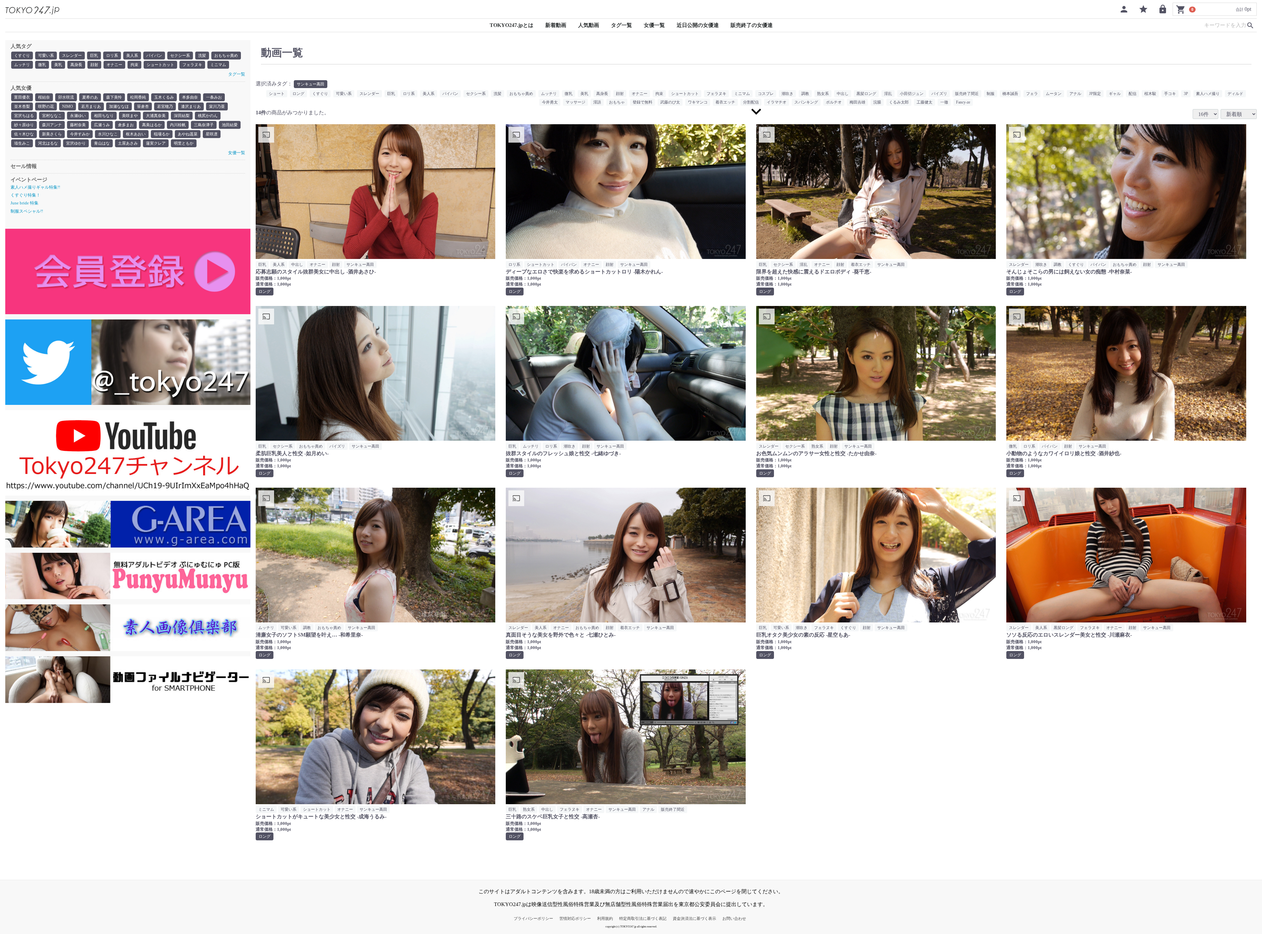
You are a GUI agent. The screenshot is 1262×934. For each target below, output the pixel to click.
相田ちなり (104, 115)
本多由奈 (190, 97)
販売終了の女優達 (752, 25)
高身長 (76, 64)
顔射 (94, 64)
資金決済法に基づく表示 (694, 918)
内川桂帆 (178, 125)
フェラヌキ (192, 64)
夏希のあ (90, 97)
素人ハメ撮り (1208, 93)
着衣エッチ (725, 102)
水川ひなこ (108, 134)
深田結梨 (182, 115)
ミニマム (218, 64)
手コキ (1170, 93)
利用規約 (605, 918)
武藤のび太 (670, 102)
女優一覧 (654, 25)
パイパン (154, 55)
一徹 (944, 102)
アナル (1075, 93)
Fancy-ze (963, 102)
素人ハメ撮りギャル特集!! (35, 187)
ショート (277, 93)
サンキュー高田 (310, 84)
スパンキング (806, 102)
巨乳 (94, 55)
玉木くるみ (164, 97)
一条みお (214, 97)
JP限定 (1095, 93)
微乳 (42, 64)
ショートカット (160, 64)
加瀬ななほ (119, 106)
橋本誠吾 (1010, 93)
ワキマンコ (698, 102)
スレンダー (72, 55)
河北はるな (48, 143)
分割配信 (751, 102)
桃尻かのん (208, 115)
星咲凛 (212, 134)
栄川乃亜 (217, 106)
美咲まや (130, 115)
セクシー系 (180, 55)
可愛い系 (46, 55)
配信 (1132, 93)
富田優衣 (22, 97)
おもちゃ (617, 102)
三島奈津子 (204, 125)
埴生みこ (22, 143)
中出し (843, 93)
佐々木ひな (24, 134)
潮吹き (787, 93)
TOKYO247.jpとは (511, 25)
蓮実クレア (156, 143)
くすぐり (22, 55)
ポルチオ (834, 102)
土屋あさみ (128, 143)
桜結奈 (44, 97)
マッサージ (575, 102)
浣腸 (877, 102)
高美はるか (152, 125)
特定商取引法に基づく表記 (642, 918)
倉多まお (126, 125)
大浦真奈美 (156, 115)
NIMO (67, 106)
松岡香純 (138, 97)
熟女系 (823, 93)
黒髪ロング (866, 93)
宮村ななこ (52, 115)
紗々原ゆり (24, 125)
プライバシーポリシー (533, 918)
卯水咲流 (66, 97)
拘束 (134, 64)
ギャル (1115, 93)
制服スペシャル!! (27, 211)
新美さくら (52, 134)
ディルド (1235, 93)
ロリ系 (112, 55)
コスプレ (766, 93)
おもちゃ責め (226, 55)
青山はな (102, 143)
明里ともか (184, 143)
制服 (990, 93)
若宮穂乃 (165, 106)
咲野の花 (46, 106)
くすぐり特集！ (25, 195)
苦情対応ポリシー (575, 918)
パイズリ (939, 93)
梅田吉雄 (857, 102)
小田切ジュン (911, 93)
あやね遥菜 (188, 134)
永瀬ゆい (78, 115)
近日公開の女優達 (698, 25)
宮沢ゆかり (76, 143)
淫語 (597, 102)
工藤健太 (924, 102)
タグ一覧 (621, 25)
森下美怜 (114, 97)
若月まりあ (91, 106)
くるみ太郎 (899, 102)
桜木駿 (1150, 93)
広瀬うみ (102, 125)
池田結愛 (230, 125)
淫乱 (888, 93)
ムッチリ (22, 64)
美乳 (58, 64)
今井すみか (80, 134)
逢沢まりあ (191, 106)
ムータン (1054, 93)
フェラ (1032, 93)
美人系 (132, 55)
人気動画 (588, 25)
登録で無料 (642, 102)
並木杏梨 (22, 106)
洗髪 (202, 55)
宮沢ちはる (24, 115)
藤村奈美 (78, 125)
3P (1186, 93)
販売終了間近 (967, 93)
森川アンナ (52, 125)
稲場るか (162, 134)
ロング (298, 93)
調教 (805, 93)
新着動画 (555, 25)
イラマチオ (776, 102)
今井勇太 (550, 102)
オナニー (114, 64)
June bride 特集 (24, 202)
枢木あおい (136, 134)
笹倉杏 (143, 106)
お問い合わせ (734, 918)
